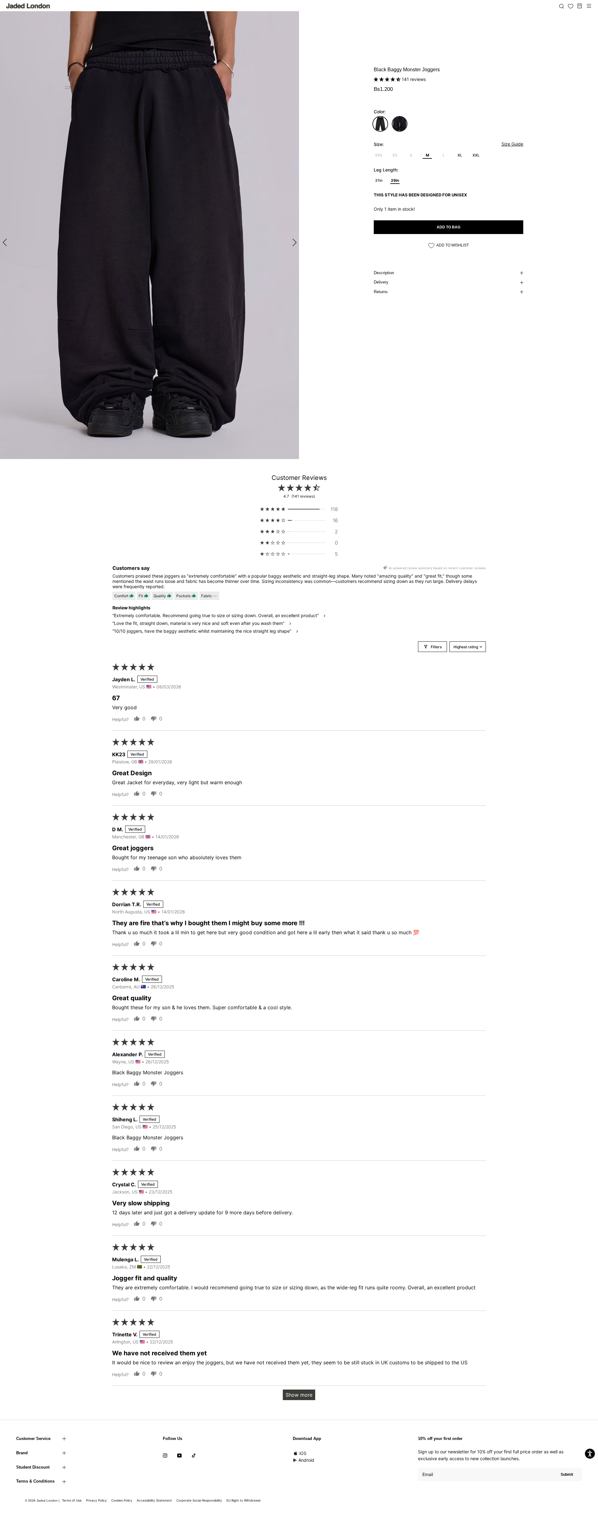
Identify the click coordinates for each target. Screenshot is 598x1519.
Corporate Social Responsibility (199, 1500)
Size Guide (512, 144)
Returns (381, 291)
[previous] (5, 242)
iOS (302, 1453)
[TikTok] (194, 1455)
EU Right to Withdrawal (243, 1500)
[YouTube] (179, 1455)
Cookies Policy (121, 1500)
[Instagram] (165, 1455)
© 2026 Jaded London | (42, 1500)
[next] (293, 242)
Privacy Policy (96, 1500)
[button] (388, 79)
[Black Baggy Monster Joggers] (380, 124)
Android (306, 1460)
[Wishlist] (570, 6)
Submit (567, 1474)
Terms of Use (72, 1500)
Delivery (381, 282)
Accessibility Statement (154, 1500)
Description (384, 272)
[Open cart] (579, 6)
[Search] (561, 6)
